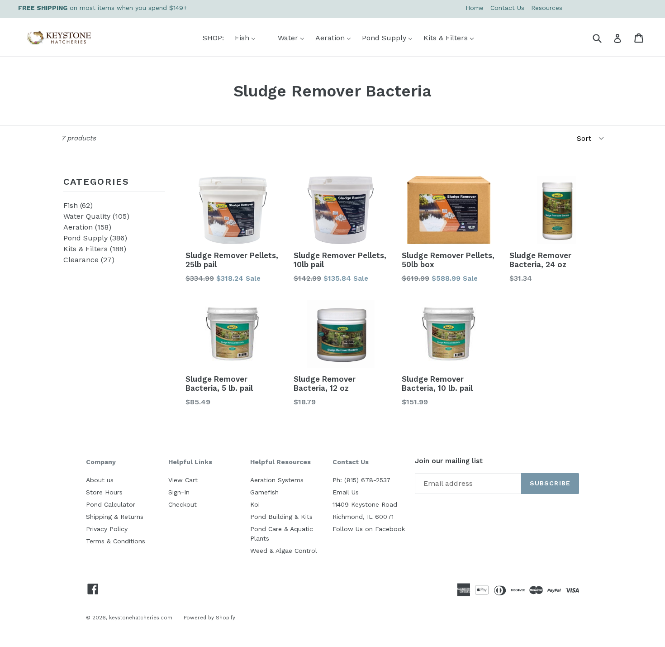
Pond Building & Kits (281, 516)
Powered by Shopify (209, 617)
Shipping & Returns (114, 516)
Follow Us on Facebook (368, 528)
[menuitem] (207, 38)
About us (100, 480)
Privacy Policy (107, 528)
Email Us (345, 492)
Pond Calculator (110, 504)
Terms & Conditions (115, 541)
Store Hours (104, 492)
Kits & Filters (94, 248)
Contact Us (507, 7)
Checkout (182, 504)
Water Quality (96, 216)
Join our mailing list (449, 461)
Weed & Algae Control (283, 550)
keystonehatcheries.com (140, 617)
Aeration (87, 227)
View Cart (183, 480)
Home (475, 7)
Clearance (88, 259)
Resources (546, 7)
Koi (255, 504)
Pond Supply (95, 238)
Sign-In (179, 492)
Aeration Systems (277, 480)
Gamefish (264, 492)
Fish (78, 205)
